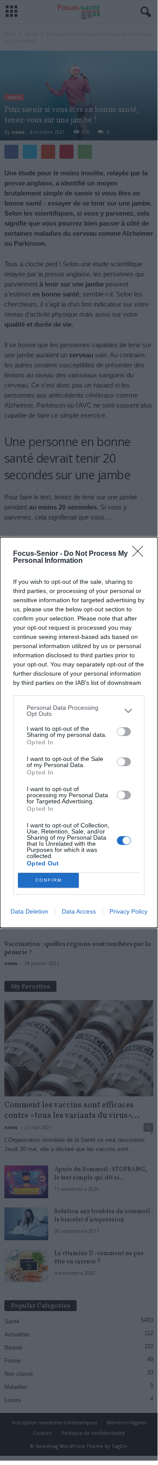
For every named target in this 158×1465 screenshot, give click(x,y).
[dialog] (79, 732)
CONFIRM (48, 880)
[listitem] (79, 711)
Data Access (79, 911)
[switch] (124, 731)
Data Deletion (29, 911)
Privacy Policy (128, 911)
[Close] (140, 554)
